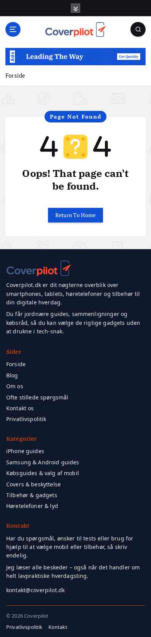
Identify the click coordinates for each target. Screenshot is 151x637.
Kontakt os (20, 408)
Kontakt (57, 626)
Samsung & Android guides (42, 462)
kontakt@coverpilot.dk (35, 590)
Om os (14, 386)
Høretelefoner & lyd (32, 506)
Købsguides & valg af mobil (42, 473)
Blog (12, 375)
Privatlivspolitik (26, 419)
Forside (15, 75)
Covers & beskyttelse (33, 484)
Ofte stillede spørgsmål (37, 397)
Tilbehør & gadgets (31, 495)
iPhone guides (25, 451)
